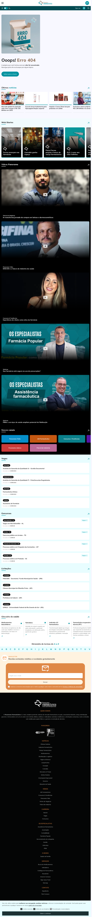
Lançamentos (45, 762)
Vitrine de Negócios (45, 801)
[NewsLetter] (87, 3)
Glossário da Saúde (45, 784)
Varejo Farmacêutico (45, 750)
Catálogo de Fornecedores (45, 870)
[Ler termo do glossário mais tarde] (21, 623)
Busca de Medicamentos (45, 864)
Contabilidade (45, 833)
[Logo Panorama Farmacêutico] (45, 3)
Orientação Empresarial (45, 778)
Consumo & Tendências (45, 795)
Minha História (45, 775)
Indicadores (45, 867)
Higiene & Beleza (45, 759)
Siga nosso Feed (45, 880)
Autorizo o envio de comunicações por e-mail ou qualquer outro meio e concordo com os (46, 686)
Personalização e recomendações (61, 909)
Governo (45, 781)
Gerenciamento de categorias (45, 839)
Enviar (45, 682)
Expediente (45, 891)
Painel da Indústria (43, 448)
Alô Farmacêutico (43, 439)
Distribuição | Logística (45, 756)
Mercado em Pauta (45, 772)
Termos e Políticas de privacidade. (73, 687)
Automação (45, 830)
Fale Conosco (45, 894)
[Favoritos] (84, 8)
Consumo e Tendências (72, 439)
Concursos (45, 819)
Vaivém (45, 812)
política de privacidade (35, 905)
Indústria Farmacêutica (45, 747)
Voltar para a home (10, 74)
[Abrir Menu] (10, 3)
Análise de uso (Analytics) (42, 909)
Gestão (45, 842)
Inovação (45, 766)
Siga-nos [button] (77, 8)
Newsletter (45, 874)
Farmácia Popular (45, 836)
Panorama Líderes (15, 448)
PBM (45, 848)
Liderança (45, 845)
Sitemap (45, 883)
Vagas (45, 816)
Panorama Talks (15, 439)
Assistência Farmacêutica (45, 827)
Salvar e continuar (45, 913)
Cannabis (45, 769)
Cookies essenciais (28, 909)
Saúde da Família (45, 856)
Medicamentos (45, 753)
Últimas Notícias (45, 744)
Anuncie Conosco (45, 877)
